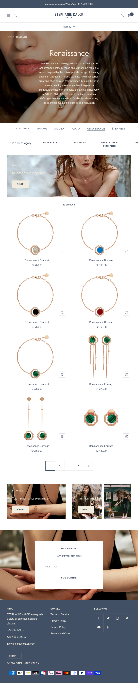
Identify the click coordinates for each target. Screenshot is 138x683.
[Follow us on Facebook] (99, 618)
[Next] (88, 465)
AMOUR (42, 128)
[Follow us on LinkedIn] (108, 627)
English (12, 655)
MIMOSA (59, 128)
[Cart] (129, 15)
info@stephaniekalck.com (21, 643)
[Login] (122, 15)
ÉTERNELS (118, 128)
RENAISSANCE (96, 128)
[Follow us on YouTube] (99, 627)
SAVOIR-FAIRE (15, 629)
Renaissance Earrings (101, 384)
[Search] (15, 15)
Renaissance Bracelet (37, 260)
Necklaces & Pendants (109, 144)
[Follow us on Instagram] (117, 618)
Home (9, 37)
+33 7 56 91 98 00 (16, 636)
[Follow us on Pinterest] (126, 618)
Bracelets (50, 142)
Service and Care (60, 633)
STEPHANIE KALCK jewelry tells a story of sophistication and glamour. (25, 618)
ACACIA (75, 128)
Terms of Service (59, 614)
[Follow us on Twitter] (108, 618)
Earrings (80, 142)
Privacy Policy (58, 620)
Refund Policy (58, 627)
